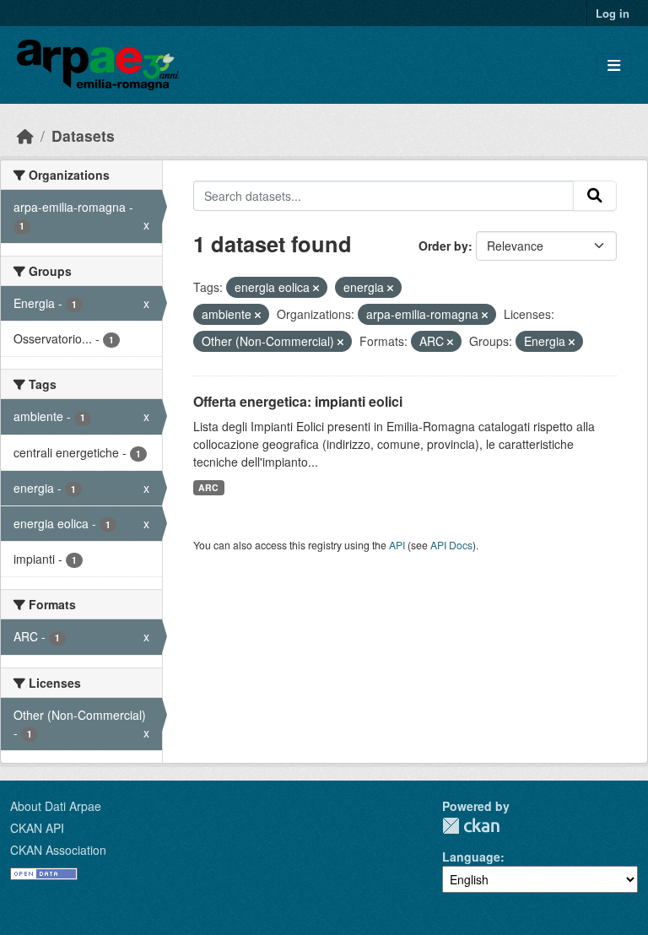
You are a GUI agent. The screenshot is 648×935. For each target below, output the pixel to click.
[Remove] (316, 288)
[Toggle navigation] (614, 65)
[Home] (25, 135)
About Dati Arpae (55, 805)
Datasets (83, 135)
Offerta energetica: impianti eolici (297, 401)
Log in (612, 13)
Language (471, 856)
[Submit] (595, 196)
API (397, 545)
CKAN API (37, 827)
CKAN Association (58, 849)
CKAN (471, 826)
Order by (443, 245)
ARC (208, 487)
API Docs (451, 545)
